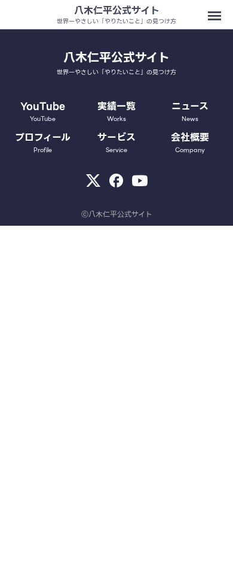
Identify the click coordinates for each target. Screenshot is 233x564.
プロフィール (42, 142)
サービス (116, 142)
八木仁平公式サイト (117, 10)
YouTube (42, 111)
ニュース (190, 111)
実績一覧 (116, 111)
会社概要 (190, 142)
